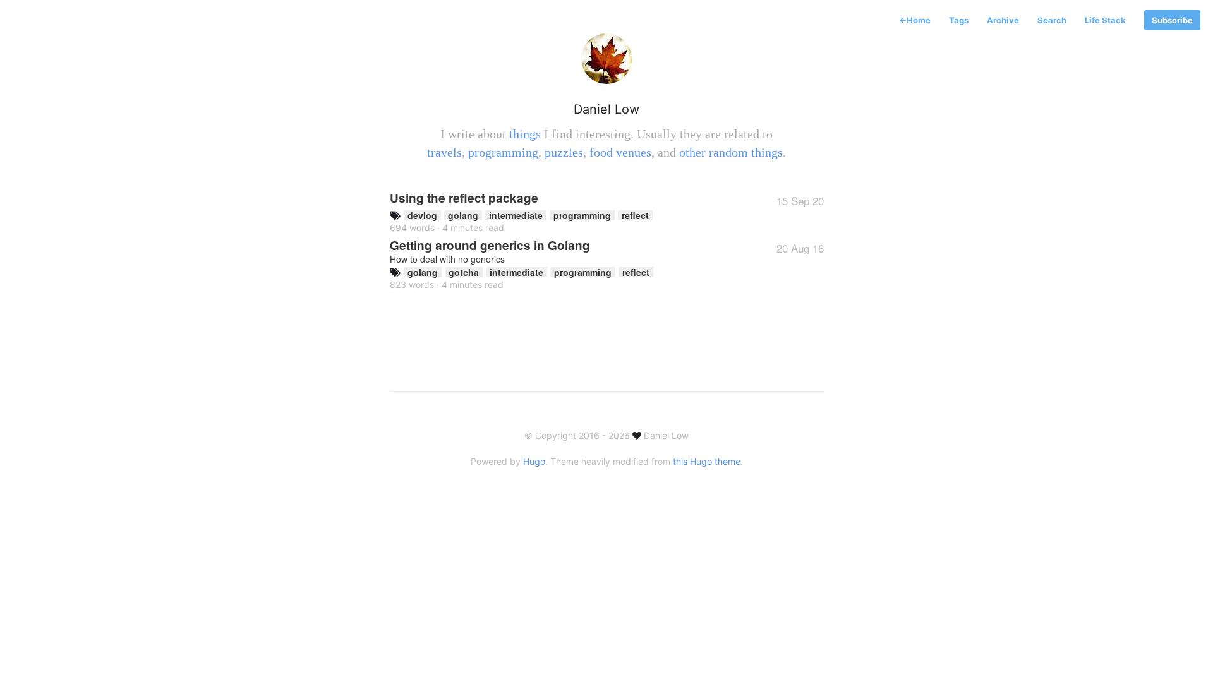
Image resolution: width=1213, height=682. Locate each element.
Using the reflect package (464, 197)
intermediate (516, 215)
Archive (1003, 20)
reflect (635, 215)
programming (503, 152)
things (525, 134)
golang (463, 215)
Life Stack (1105, 20)
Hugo (534, 461)
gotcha (464, 272)
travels (444, 152)
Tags (959, 20)
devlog (422, 215)
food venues (620, 152)
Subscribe (1172, 20)
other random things (731, 152)
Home (915, 20)
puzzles (564, 152)
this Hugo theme (706, 461)
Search (1051, 20)
